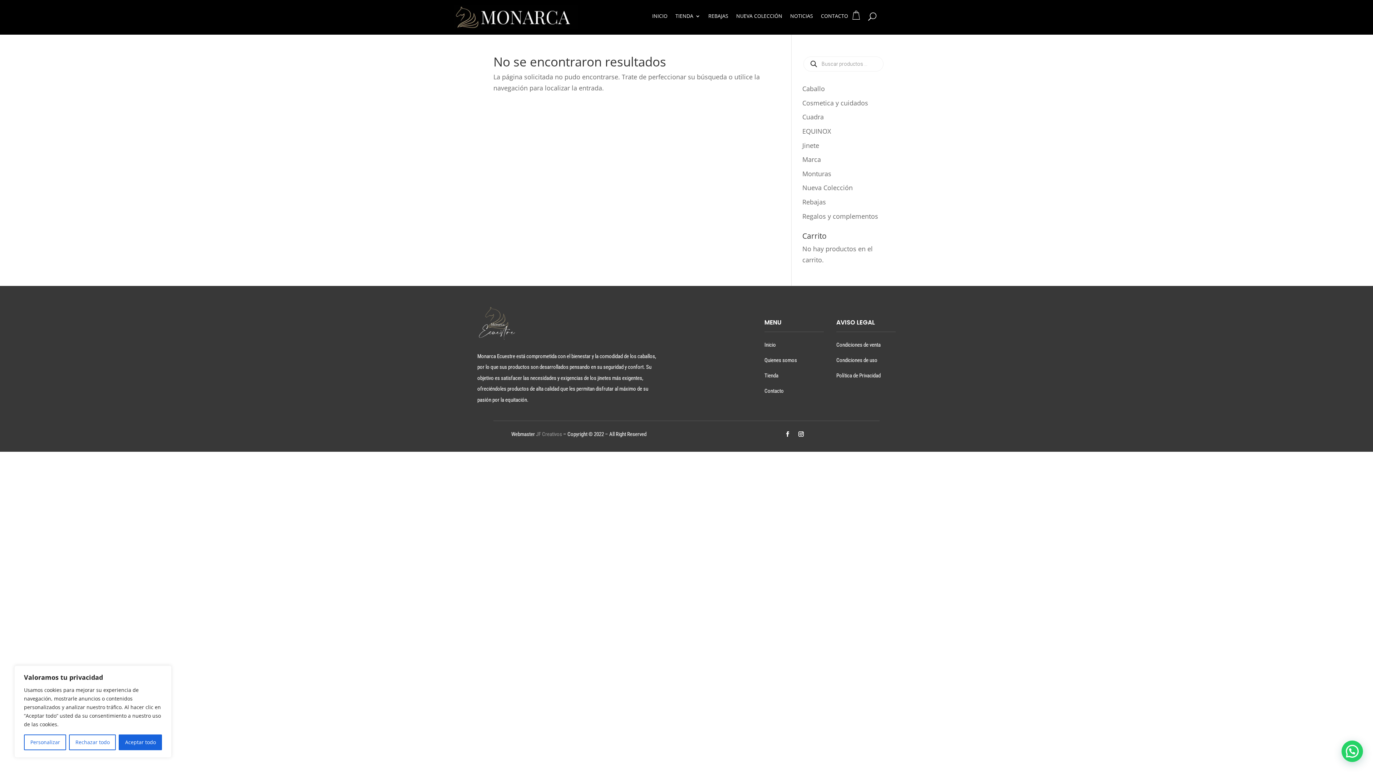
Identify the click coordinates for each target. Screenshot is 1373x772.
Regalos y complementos (840, 216)
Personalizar (45, 742)
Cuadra (813, 117)
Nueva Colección (759, 16)
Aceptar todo (140, 742)
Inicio (660, 16)
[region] (93, 711)
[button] (1352, 751)
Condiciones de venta (858, 345)
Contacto (834, 16)
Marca (811, 159)
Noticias (801, 16)
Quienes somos (780, 360)
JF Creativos (549, 434)
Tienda (684, 16)
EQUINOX (816, 131)
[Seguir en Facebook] (787, 434)
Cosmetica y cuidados (835, 103)
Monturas (816, 173)
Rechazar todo (92, 742)
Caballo (813, 88)
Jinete (810, 145)
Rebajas (718, 16)
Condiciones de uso (856, 360)
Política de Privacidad (858, 375)
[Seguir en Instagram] (801, 434)
